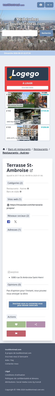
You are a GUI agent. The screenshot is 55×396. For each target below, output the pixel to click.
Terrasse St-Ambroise (20, 167)
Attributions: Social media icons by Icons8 (23, 382)
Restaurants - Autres (16, 152)
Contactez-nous (11, 363)
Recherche (46, 33)
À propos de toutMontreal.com (18, 353)
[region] (27, 254)
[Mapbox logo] (13, 272)
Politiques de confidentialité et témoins (22, 378)
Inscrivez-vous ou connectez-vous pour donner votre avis (27, 304)
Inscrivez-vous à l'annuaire (16, 356)
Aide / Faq (9, 360)
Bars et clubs (13, 191)
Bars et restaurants (19, 149)
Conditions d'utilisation (15, 375)
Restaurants (41, 149)
